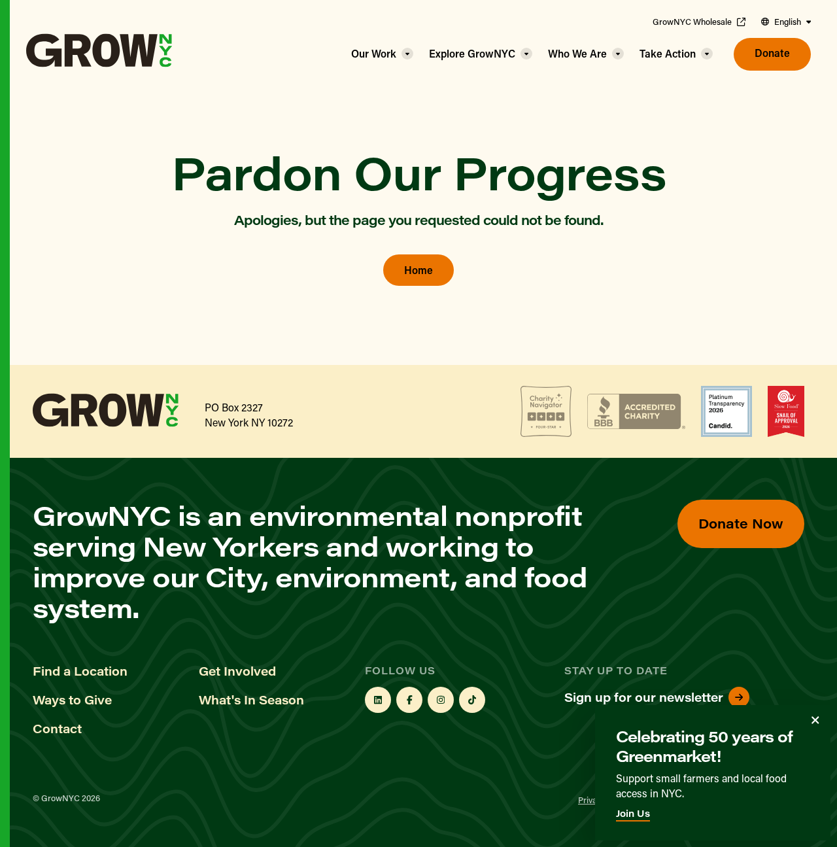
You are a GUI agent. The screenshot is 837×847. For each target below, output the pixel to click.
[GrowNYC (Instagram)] (441, 700)
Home (418, 270)
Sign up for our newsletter (643, 697)
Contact (57, 728)
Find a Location (80, 671)
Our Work (373, 53)
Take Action (668, 53)
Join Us (633, 813)
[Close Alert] (815, 720)
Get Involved (237, 671)
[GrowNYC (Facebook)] (409, 700)
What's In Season (251, 699)
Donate (772, 53)
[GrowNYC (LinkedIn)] (378, 700)
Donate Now (740, 523)
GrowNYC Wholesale (692, 21)
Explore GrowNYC (472, 53)
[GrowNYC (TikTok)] (472, 700)
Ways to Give (72, 699)
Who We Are (577, 53)
